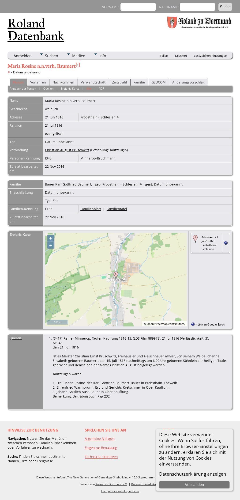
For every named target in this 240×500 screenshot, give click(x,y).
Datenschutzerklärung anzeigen (192, 474)
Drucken (181, 55)
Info (102, 55)
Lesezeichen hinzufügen (210, 55)
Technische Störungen (101, 457)
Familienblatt (90, 209)
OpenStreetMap (157, 324)
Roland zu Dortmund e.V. (111, 484)
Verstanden (194, 485)
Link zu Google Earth (211, 324)
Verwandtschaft (93, 82)
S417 (57, 338)
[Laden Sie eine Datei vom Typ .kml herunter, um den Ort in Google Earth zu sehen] (226, 243)
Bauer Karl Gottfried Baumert (68, 184)
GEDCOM (158, 82)
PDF (101, 89)
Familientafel (117, 209)
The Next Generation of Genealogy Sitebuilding (97, 477)
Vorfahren (38, 82)
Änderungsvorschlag (188, 82)
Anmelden (23, 55)
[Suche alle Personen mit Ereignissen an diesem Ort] (117, 117)
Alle (88, 89)
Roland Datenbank (36, 29)
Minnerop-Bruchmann (98, 158)
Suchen (51, 55)
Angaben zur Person (23, 89)
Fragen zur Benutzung (101, 447)
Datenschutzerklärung (145, 484)
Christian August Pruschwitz (67, 150)
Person (18, 82)
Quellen (48, 89)
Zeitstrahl (119, 82)
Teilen (164, 55)
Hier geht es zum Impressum (120, 491)
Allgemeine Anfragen (100, 438)
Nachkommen (63, 82)
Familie (139, 82)
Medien (78, 55)
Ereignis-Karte (70, 89)
